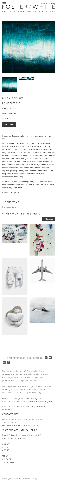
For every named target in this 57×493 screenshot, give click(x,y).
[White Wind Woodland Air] (14, 240)
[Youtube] (50, 357)
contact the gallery (17, 136)
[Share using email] (18, 192)
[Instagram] (4, 362)
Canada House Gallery (12, 438)
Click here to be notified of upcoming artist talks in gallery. (27, 401)
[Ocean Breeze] (42, 240)
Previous (6, 207)
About (5, 450)
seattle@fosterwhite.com (13, 425)
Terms (5, 456)
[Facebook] (46, 357)
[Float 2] (42, 316)
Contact (6, 459)
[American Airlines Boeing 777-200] (42, 276)
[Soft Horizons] (14, 316)
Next (14, 207)
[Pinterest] (8, 362)
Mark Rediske (13, 98)
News (5, 447)
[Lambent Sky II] (28, 47)
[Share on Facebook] (11, 192)
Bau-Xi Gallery (8, 435)
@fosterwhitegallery (33, 398)
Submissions (8, 462)
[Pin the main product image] (15, 192)
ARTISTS (6, 444)
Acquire (9, 124)
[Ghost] (14, 276)
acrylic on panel (9, 113)
